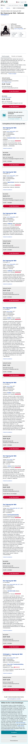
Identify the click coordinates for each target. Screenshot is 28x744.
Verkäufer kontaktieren (7, 148)
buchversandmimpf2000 (13, 514)
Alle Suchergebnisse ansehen (14, 698)
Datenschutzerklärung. (10, 730)
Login (22, 2)
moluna (9, 466)
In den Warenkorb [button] (14, 91)
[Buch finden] (25, 5)
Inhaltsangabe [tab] (5, 56)
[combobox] (16, 5)
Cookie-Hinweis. (20, 725)
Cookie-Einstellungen (20, 722)
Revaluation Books (11, 137)
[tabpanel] (13, 66)
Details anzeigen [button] (12, 73)
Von (14, 34)
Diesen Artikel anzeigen (6, 82)
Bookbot (9, 317)
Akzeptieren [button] (14, 732)
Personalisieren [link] (14, 740)
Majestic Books (10, 182)
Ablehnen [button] (14, 736)
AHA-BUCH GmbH (11, 590)
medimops (9, 223)
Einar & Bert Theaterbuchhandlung (15, 664)
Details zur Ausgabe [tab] (16, 56)
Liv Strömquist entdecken (14, 118)
